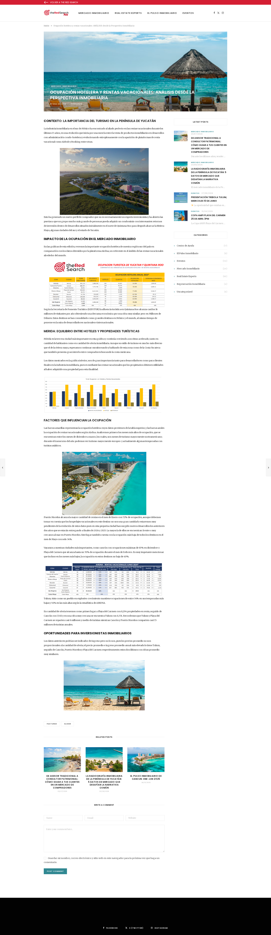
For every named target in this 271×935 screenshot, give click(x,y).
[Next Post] (268, 467)
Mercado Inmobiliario (93, 13)
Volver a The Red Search (64, 2)
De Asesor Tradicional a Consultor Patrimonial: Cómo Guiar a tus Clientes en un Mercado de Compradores (62, 781)
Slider (67, 724)
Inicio (46, 26)
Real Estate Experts (128, 13)
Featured (52, 724)
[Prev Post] (2, 467)
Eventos (188, 13)
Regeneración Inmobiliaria (191, 284)
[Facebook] (28, 130)
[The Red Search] (56, 13)
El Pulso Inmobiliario (162, 13)
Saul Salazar (59, 104)
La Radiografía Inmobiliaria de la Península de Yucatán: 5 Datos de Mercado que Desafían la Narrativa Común (104, 781)
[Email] (28, 146)
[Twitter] (28, 138)
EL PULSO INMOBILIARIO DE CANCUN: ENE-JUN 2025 (146, 777)
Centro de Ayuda (185, 245)
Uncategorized (184, 291)
